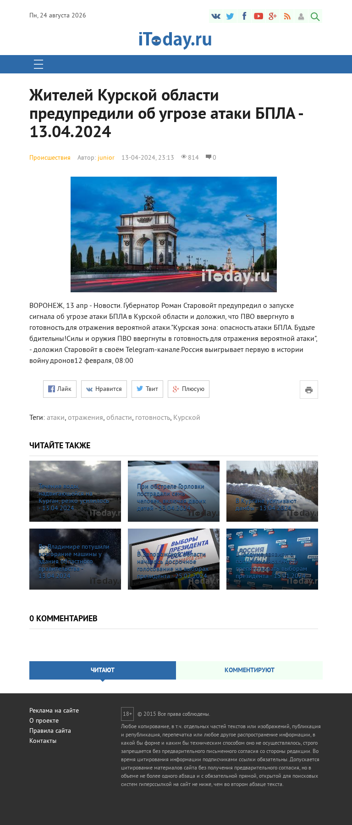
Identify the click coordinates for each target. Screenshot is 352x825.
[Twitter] (230, 16)
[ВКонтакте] (216, 16)
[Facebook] (244, 16)
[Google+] (273, 16)
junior (106, 158)
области (119, 418)
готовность (152, 418)
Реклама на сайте (54, 711)
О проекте (44, 721)
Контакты (42, 741)
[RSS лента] (287, 16)
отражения (85, 418)
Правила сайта (50, 731)
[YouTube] (258, 16)
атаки (56, 418)
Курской (186, 418)
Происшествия (50, 158)
